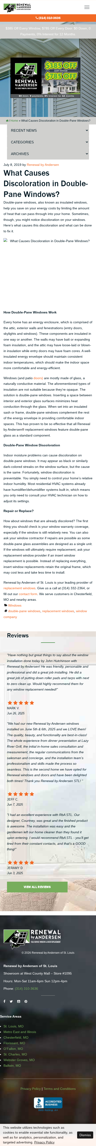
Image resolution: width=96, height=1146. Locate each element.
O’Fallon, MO (13, 1049)
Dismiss (85, 1135)
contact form (28, 594)
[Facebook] (4, 1001)
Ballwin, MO (12, 1065)
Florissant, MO (14, 1043)
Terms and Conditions (60, 1089)
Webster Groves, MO (19, 1060)
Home (14, 120)
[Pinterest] (25, 1001)
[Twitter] (11, 1001)
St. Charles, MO (15, 1054)
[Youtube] (18, 1001)
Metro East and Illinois (19, 1032)
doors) (38, 378)
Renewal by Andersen (43, 165)
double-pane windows (24, 611)
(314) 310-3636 (50, 18)
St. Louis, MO (13, 1026)
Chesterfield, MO (15, 1037)
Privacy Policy (31, 1089)
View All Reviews (37, 887)
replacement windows (19, 588)
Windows (14, 605)
